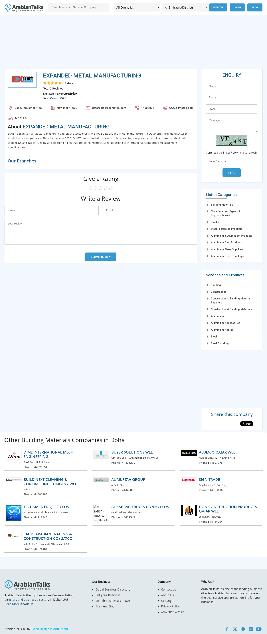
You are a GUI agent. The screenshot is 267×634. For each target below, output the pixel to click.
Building (216, 285)
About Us (167, 595)
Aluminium (217, 316)
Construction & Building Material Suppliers (230, 300)
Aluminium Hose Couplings (227, 256)
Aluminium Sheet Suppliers (227, 249)
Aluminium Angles (222, 329)
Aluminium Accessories (225, 322)
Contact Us (168, 589)
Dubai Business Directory (113, 589)
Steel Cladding (220, 343)
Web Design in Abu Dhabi (50, 629)
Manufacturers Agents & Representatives (225, 213)
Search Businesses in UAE (113, 601)
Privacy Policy (170, 606)
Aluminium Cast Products (226, 242)
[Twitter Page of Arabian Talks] (234, 629)
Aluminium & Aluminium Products (231, 235)
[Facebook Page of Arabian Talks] (226, 629)
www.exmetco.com (181, 108)
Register (218, 7)
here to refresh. (248, 152)
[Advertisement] (114, 43)
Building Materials (222, 204)
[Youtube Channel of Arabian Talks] (258, 629)
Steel (214, 336)
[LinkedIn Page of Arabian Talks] (250, 629)
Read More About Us (19, 604)
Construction (218, 291)
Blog (255, 7)
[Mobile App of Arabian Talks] (242, 629)
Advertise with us (173, 612)
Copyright (168, 601)
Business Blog (105, 606)
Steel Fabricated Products (226, 228)
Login (237, 7)
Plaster (215, 222)
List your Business (108, 595)
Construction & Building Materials (231, 309)
